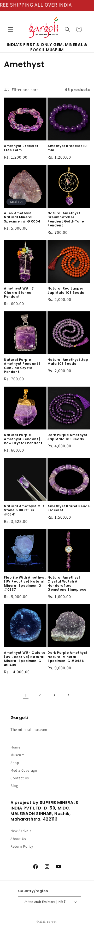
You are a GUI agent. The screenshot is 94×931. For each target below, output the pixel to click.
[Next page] (68, 695)
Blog (14, 785)
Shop (14, 762)
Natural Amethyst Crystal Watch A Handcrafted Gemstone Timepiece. (67, 583)
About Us (18, 838)
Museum (17, 754)
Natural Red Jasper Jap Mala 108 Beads (66, 290)
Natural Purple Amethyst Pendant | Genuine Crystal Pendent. (22, 366)
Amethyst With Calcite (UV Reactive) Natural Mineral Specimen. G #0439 (24, 659)
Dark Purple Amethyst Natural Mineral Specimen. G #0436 (67, 657)
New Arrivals (20, 830)
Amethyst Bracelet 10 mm (67, 148)
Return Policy (21, 846)
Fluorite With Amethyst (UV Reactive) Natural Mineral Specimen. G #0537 (25, 583)
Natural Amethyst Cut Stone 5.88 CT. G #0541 (24, 510)
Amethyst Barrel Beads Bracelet (69, 508)
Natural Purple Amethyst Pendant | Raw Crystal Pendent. (23, 439)
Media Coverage (23, 770)
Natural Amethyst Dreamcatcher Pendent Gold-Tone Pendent (66, 219)
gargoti (52, 921)
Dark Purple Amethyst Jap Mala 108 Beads (67, 437)
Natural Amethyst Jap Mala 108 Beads (68, 362)
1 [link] (26, 694)
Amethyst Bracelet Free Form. (21, 148)
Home (15, 747)
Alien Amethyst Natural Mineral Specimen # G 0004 (22, 217)
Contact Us (19, 778)
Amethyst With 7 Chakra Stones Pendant (19, 292)
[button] (10, 29)
